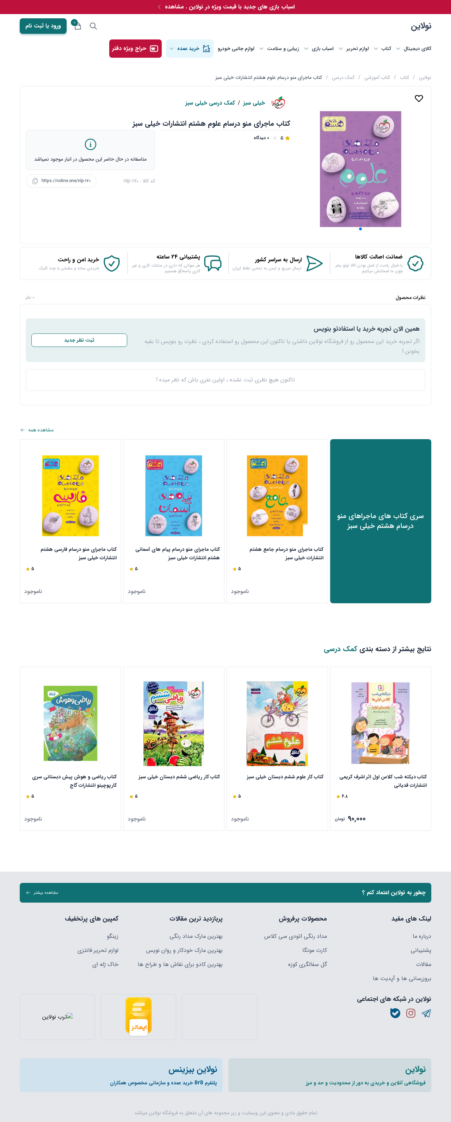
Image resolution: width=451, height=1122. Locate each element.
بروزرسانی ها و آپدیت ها (402, 978)
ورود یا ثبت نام (43, 25)
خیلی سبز (254, 103)
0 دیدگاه (261, 138)
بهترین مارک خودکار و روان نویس (184, 950)
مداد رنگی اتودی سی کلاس (295, 936)
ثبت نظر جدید (79, 340)
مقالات (423, 964)
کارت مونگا (314, 950)
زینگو (112, 936)
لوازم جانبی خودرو (236, 48)
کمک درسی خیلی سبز (210, 103)
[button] (360, 228)
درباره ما (422, 936)
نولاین (421, 26)
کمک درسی (343, 77)
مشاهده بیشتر (46, 892)
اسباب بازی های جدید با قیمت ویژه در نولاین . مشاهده (230, 6)
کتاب (404, 77)
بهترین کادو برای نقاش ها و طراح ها (180, 964)
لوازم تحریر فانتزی (98, 950)
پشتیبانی (420, 950)
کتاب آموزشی (377, 77)
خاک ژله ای (105, 964)
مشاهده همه (41, 430)
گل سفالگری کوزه (307, 964)
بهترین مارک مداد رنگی (196, 936)
